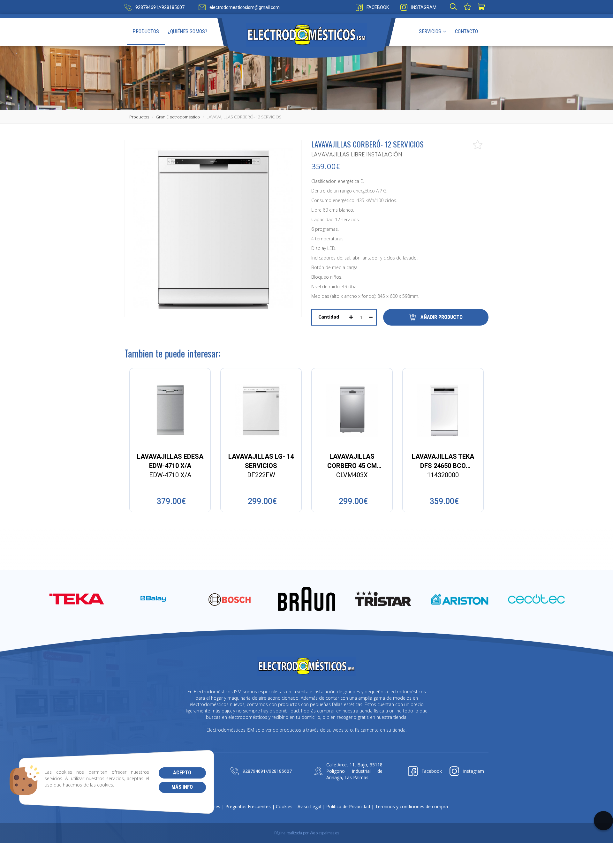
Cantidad (328, 317)
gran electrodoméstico (178, 117)
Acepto (182, 773)
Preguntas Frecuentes (248, 806)
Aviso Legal (309, 806)
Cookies (284, 806)
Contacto (466, 31)
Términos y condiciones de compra (411, 806)
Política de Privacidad (348, 806)
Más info (182, 787)
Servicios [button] (430, 31)
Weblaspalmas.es (324, 833)
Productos (145, 31)
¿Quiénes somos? (187, 31)
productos (139, 117)
